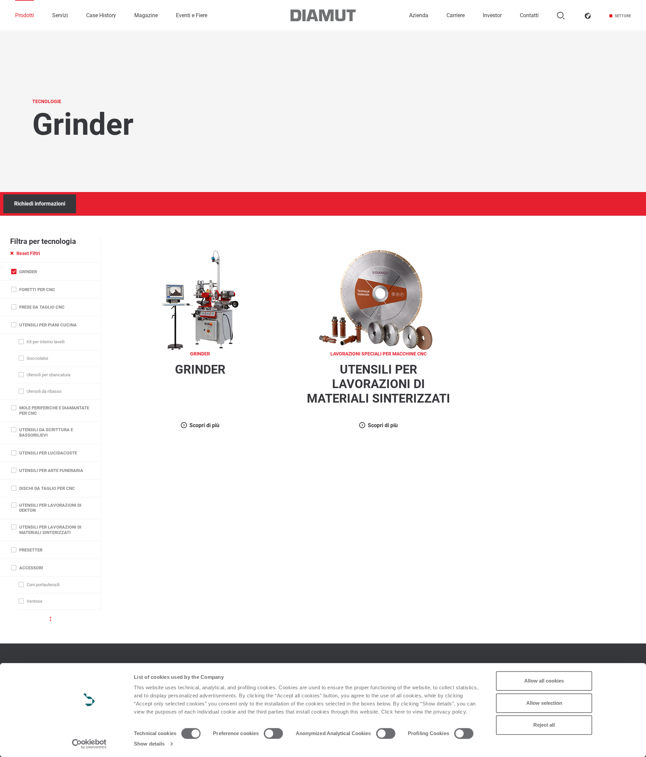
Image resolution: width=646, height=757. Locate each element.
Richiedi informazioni (39, 203)
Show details (149, 744)
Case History (101, 15)
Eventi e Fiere (191, 15)
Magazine (146, 15)
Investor (492, 15)
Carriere (455, 15)
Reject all (544, 725)
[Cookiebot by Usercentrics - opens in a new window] (89, 744)
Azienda (418, 15)
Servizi (60, 15)
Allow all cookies (544, 681)
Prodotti (24, 15)
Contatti (529, 15)
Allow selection (544, 703)
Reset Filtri (28, 253)
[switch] (273, 733)
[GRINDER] (200, 299)
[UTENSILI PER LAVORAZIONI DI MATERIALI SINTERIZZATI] (378, 299)
